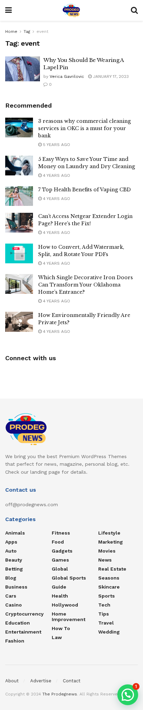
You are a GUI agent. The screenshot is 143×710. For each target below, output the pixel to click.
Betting (14, 569)
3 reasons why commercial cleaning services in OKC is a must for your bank (84, 128)
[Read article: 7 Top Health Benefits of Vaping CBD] (19, 196)
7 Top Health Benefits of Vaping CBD (84, 189)
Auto (11, 551)
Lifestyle (109, 533)
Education (17, 623)
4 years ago (56, 175)
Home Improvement (68, 616)
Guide (59, 587)
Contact (72, 680)
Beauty (13, 560)
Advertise (40, 680)
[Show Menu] (8, 10)
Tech (104, 605)
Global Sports (69, 578)
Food (58, 542)
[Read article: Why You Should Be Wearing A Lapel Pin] (22, 68)
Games (60, 560)
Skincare (109, 587)
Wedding (109, 632)
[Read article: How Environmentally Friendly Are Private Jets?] (19, 321)
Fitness (61, 533)
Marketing (110, 542)
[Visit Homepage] (71, 10)
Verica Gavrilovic (67, 76)
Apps (11, 542)
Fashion (14, 641)
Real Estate (112, 569)
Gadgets (62, 551)
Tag (27, 31)
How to (61, 628)
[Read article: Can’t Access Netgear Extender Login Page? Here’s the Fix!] (19, 223)
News (105, 560)
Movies (107, 551)
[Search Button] (134, 10)
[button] (127, 694)
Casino (13, 605)
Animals (15, 533)
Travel (106, 623)
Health (60, 596)
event (42, 31)
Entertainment (23, 632)
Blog (10, 578)
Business (16, 587)
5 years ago (56, 144)
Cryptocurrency (24, 614)
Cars (10, 596)
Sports (106, 596)
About (12, 680)
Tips (103, 614)
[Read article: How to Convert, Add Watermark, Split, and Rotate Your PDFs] (19, 253)
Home (11, 31)
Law (57, 637)
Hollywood (65, 605)
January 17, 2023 (110, 76)
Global (60, 569)
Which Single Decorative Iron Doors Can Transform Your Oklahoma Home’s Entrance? (85, 284)
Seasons (108, 578)
